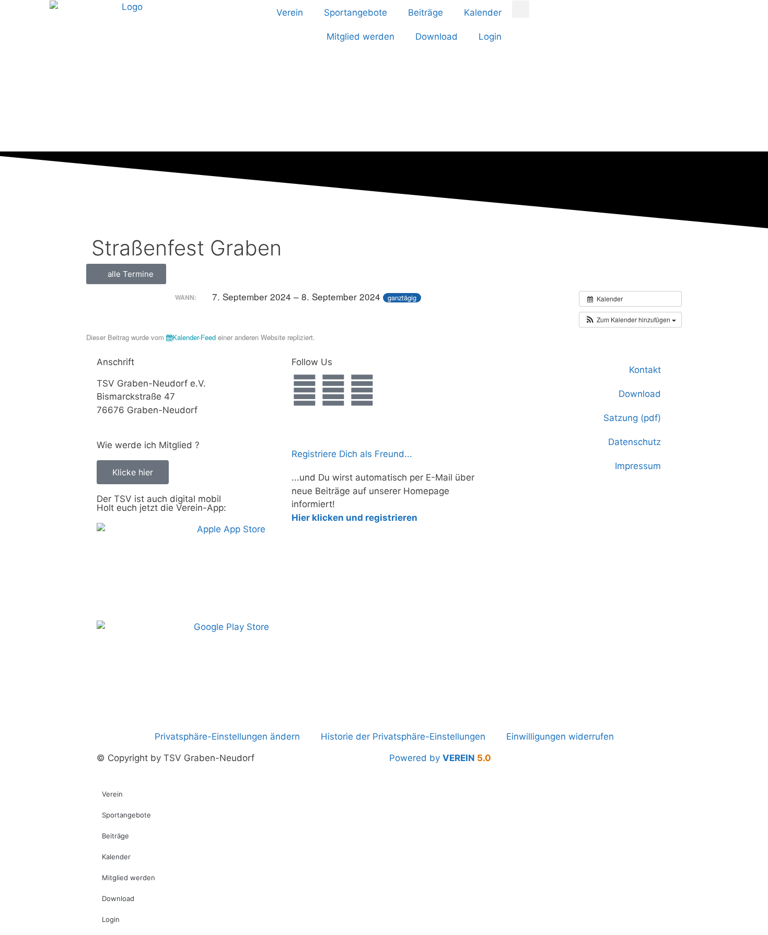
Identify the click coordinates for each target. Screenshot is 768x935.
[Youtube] (362, 390)
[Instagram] (333, 390)
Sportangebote (355, 12)
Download (436, 36)
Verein (289, 12)
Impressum (638, 466)
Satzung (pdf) (632, 418)
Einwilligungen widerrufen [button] (560, 736)
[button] (520, 9)
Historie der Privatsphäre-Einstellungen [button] (403, 736)
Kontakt (645, 370)
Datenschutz (634, 442)
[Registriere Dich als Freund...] (305, 430)
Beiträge (425, 12)
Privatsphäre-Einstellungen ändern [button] (227, 736)
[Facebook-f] (305, 390)
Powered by (440, 758)
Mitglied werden (360, 36)
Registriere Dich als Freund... (352, 454)
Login (490, 36)
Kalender (483, 12)
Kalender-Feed (194, 337)
